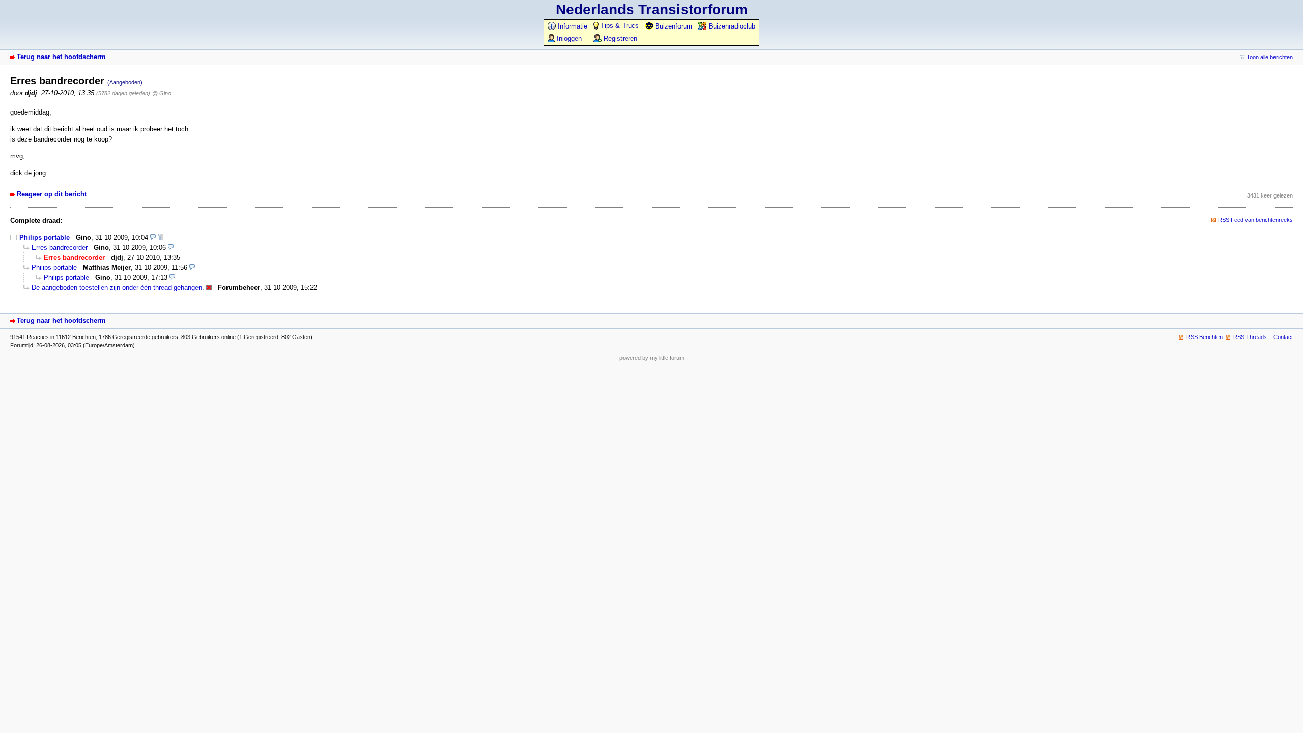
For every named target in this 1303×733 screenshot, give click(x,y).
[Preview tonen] (153, 237)
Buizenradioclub (730, 26)
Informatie (571, 26)
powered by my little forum (651, 358)
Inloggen (568, 38)
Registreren (619, 38)
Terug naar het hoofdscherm (61, 57)
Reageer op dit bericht (52, 194)
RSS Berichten (1204, 337)
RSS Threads (1250, 337)
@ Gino (161, 93)
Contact (1283, 337)
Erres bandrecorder (60, 247)
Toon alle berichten (1270, 57)
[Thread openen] (160, 237)
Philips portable (44, 237)
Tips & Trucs (619, 26)
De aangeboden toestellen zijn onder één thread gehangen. (118, 287)
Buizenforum (672, 26)
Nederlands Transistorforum (652, 9)
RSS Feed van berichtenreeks (1255, 220)
